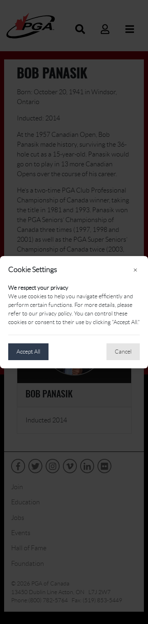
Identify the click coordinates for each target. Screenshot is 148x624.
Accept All (28, 351)
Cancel (123, 351)
